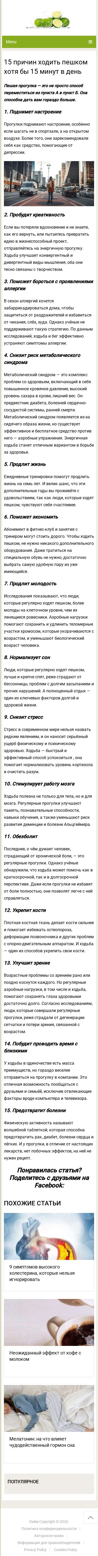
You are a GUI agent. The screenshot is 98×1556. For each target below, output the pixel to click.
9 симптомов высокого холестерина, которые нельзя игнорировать (42, 1273)
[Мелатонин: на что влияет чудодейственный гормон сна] (49, 1408)
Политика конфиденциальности (49, 1529)
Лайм (33, 1522)
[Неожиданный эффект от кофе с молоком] (49, 1322)
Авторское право (49, 1536)
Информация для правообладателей (49, 1543)
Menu (11, 41)
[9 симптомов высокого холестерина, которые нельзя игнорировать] (49, 1236)
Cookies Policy (65, 1550)
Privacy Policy (35, 1550)
